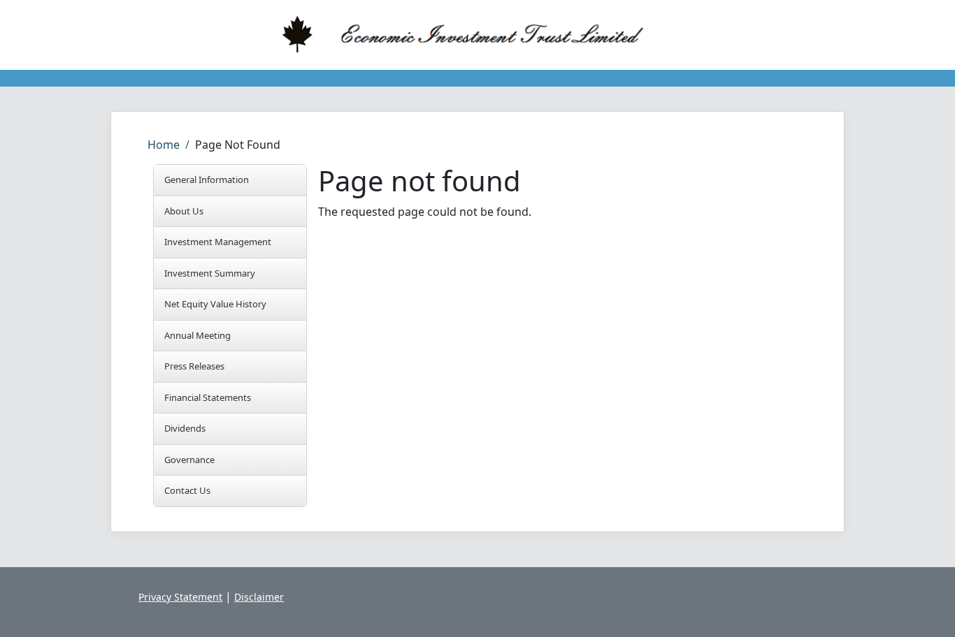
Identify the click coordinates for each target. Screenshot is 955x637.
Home (164, 144)
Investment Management (217, 241)
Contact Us (187, 490)
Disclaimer (259, 596)
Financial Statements (207, 397)
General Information (206, 179)
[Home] (472, 35)
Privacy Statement (180, 596)
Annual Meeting (197, 335)
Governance (189, 459)
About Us (183, 211)
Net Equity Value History (215, 304)
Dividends (185, 428)
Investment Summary (209, 273)
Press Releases (194, 366)
